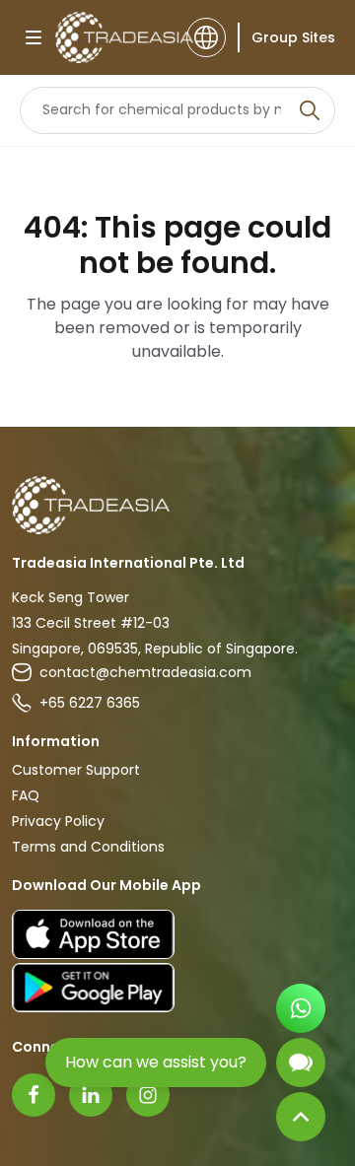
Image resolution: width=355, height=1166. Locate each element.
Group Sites (293, 37)
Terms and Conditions (88, 847)
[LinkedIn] (90, 1095)
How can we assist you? (156, 1062)
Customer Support (76, 770)
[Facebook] (33, 1095)
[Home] (177, 505)
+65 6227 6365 (89, 703)
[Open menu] (33, 37)
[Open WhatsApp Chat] (300, 1008)
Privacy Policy (58, 821)
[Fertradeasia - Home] (115, 37)
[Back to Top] (300, 1116)
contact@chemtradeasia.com (145, 672)
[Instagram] (148, 1095)
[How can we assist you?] (300, 1062)
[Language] (206, 37)
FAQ (25, 795)
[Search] (309, 110)
